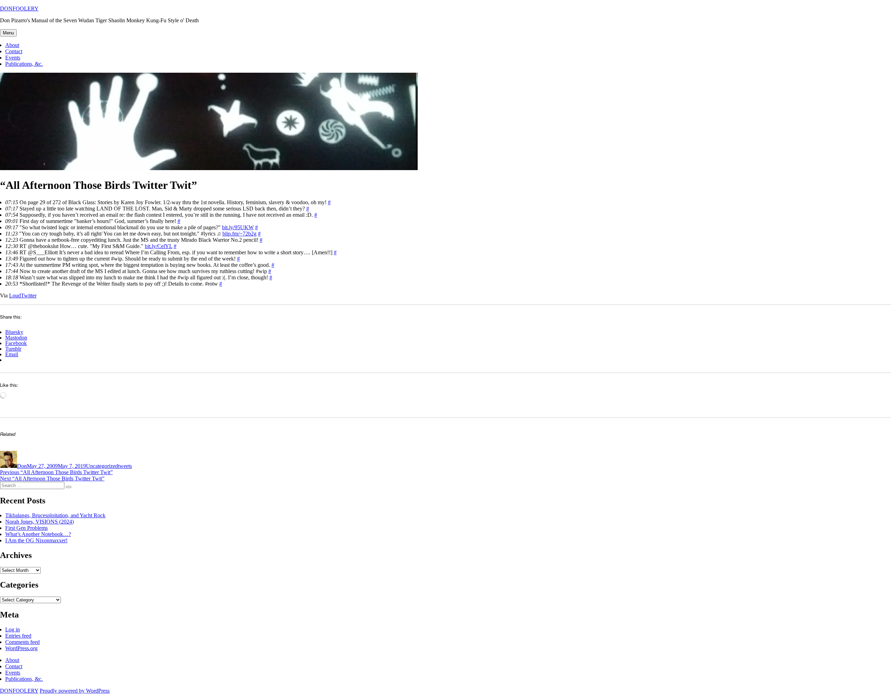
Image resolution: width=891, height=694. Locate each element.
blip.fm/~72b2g (239, 234)
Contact (13, 51)
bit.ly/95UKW (238, 227)
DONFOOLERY (19, 8)
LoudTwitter (23, 295)
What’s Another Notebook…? (38, 534)
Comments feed (22, 642)
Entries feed (18, 636)
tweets (125, 466)
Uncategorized (102, 466)
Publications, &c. (24, 64)
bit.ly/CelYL (158, 246)
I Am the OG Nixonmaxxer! (36, 540)
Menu (8, 32)
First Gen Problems (26, 528)
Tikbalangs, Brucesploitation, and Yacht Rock (55, 515)
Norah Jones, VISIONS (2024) (39, 522)
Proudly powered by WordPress (75, 691)
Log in (12, 629)
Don (22, 466)
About (12, 45)
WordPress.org (21, 648)
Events (12, 58)
